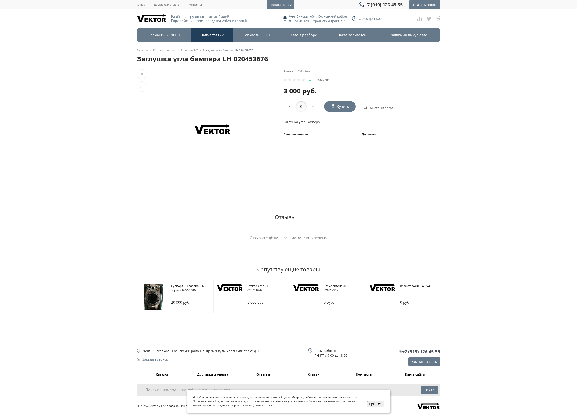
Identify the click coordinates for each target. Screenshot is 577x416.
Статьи (314, 375)
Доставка (369, 134)
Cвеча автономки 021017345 (336, 288)
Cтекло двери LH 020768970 (259, 288)
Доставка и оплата (166, 4)
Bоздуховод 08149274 (415, 286)
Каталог (162, 375)
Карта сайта (415, 375)
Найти (429, 390)
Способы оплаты (296, 134)
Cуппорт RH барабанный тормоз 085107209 (188, 288)
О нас (141, 4)
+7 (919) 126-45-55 (384, 4)
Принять (375, 404)
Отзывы (263, 375)
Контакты (195, 4)
